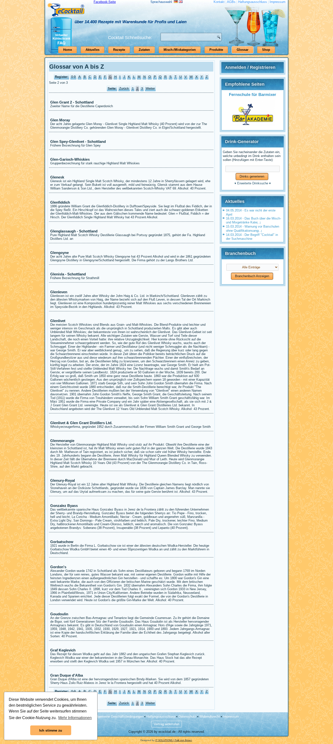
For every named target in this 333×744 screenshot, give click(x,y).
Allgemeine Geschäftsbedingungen (118, 716)
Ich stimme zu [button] (50, 730)
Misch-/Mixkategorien (180, 50)
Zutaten (144, 50)
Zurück (124, 88)
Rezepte (119, 50)
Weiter (150, 88)
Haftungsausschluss (252, 2)
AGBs (231, 2)
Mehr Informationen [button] (75, 718)
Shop (266, 50)
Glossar (242, 50)
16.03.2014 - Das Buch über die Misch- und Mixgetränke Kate (253, 220)
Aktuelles (92, 50)
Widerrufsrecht (209, 716)
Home (67, 50)
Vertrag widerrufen (166, 724)
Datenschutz (187, 716)
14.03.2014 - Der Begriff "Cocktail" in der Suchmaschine (252, 237)
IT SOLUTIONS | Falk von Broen (173, 740)
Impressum (277, 2)
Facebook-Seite (105, 2)
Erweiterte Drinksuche (253, 183)
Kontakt (219, 2)
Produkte (216, 50)
